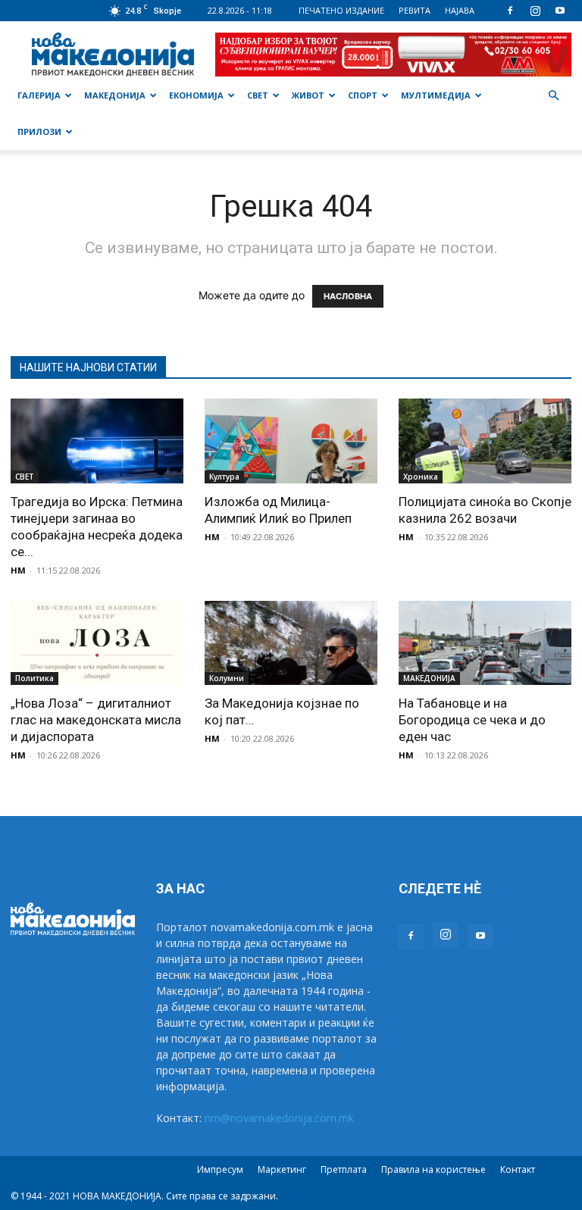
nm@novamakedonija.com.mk (279, 1118)
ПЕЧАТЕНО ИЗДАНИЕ (341, 10)
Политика (34, 678)
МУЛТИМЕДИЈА (436, 95)
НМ (18, 570)
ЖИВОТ (308, 95)
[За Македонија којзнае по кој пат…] (291, 643)
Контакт (517, 1169)
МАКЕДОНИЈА (115, 95)
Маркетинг (282, 1169)
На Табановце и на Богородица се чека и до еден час (472, 720)
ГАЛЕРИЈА (39, 95)
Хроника (420, 476)
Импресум (220, 1169)
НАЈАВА (459, 10)
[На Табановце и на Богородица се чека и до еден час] (485, 643)
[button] (553, 96)
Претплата (344, 1169)
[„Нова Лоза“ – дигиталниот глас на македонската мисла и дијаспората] (97, 643)
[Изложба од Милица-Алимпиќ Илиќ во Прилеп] (291, 441)
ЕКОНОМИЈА (196, 95)
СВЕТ (257, 95)
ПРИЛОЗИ (39, 131)
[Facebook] (510, 10)
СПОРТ (362, 95)
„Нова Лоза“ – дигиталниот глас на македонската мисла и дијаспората (96, 720)
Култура (224, 476)
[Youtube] (560, 10)
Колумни (226, 678)
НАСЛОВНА (348, 296)
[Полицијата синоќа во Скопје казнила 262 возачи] (485, 441)
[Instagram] (535, 10)
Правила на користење (433, 1169)
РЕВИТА (414, 10)
